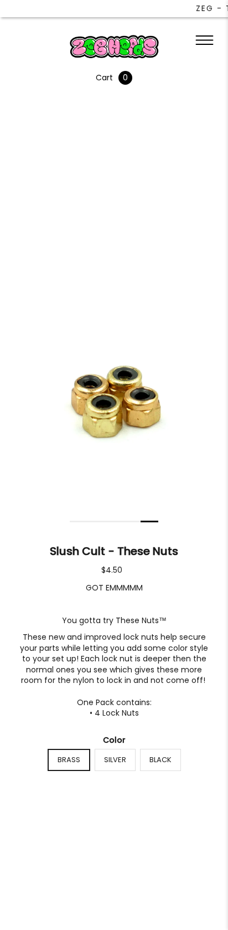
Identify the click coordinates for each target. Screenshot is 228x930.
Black (160, 759)
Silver (115, 759)
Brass (69, 759)
